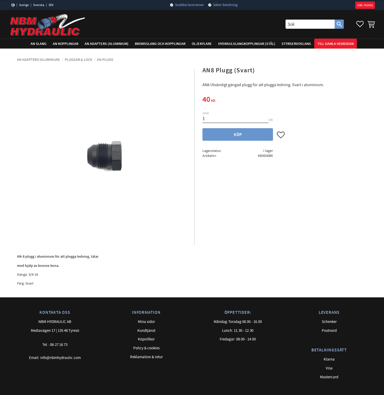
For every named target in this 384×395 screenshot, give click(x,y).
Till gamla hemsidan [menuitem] (335, 43)
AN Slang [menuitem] (38, 43)
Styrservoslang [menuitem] (296, 43)
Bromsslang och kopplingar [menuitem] (160, 43)
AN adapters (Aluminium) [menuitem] (107, 43)
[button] (360, 24)
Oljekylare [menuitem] (202, 43)
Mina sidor (146, 321)
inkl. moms (365, 5)
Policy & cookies (146, 348)
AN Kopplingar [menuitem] (65, 43)
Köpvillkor (146, 339)
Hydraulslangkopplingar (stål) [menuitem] (246, 43)
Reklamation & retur (146, 357)
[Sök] (339, 24)
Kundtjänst (146, 330)
